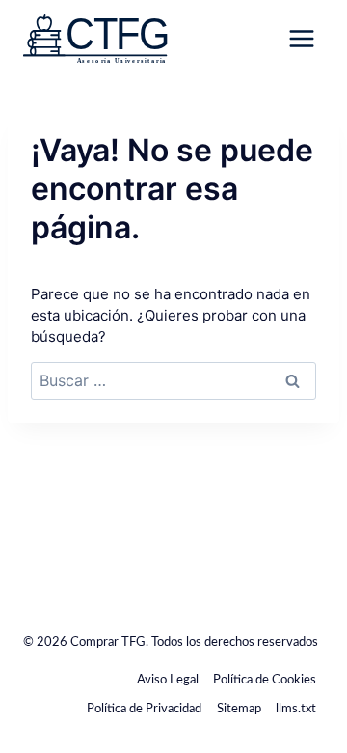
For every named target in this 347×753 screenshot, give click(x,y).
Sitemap (239, 709)
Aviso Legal (168, 680)
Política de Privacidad (144, 709)
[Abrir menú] (301, 38)
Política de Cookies (264, 680)
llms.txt (296, 709)
